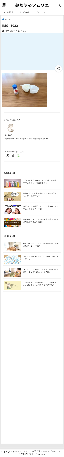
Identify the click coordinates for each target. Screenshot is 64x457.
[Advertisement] (32, 332)
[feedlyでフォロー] (18, 155)
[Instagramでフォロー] (13, 155)
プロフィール (41, 12)
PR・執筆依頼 (8, 12)
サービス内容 (24, 12)
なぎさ (23, 31)
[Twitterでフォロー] (7, 155)
